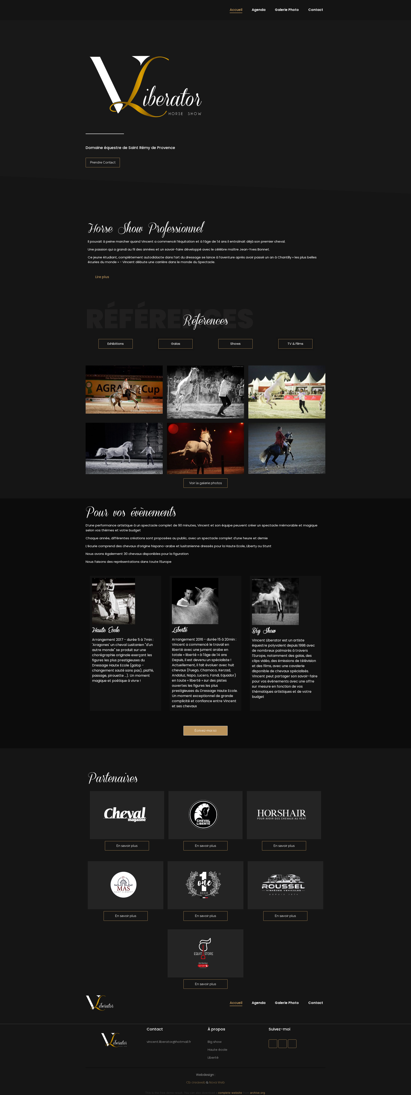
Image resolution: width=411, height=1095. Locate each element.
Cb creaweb (196, 1082)
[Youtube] (292, 1043)
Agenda (258, 9)
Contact (315, 9)
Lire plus (102, 276)
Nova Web (217, 1082)
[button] (205, 277)
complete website (230, 1092)
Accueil (236, 9)
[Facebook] (273, 1043)
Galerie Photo (287, 9)
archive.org (257, 1092)
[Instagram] (282, 1043)
